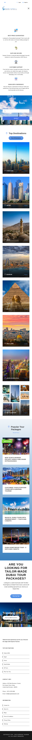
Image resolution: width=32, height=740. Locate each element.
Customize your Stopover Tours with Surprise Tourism (15, 489)
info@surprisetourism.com (12, 693)
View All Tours (16, 432)
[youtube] (12, 2)
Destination (5, 107)
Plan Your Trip (7, 671)
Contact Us (6, 705)
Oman (5, 660)
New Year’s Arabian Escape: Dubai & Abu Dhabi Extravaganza (15, 459)
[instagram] (14, 2)
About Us (6, 709)
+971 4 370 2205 (11, 691)
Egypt (5, 656)
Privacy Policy (7, 720)
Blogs (5, 712)
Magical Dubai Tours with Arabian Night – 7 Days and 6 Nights (15, 519)
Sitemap (6, 723)
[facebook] (7, 2)
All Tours (6, 668)
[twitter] (9, 2)
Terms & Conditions (8, 716)
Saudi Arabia (7, 664)
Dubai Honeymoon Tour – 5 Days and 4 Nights (15, 548)
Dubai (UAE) (7, 653)
